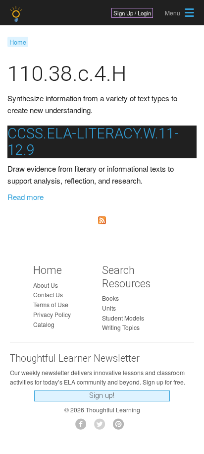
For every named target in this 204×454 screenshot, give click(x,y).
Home (17, 42)
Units (109, 308)
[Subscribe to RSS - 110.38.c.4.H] (102, 220)
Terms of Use (50, 304)
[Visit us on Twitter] (102, 427)
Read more (25, 197)
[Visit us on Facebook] (83, 427)
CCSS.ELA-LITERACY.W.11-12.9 (93, 141)
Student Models (123, 318)
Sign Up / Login (132, 13)
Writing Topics (121, 327)
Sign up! (101, 395)
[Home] (17, 14)
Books (110, 298)
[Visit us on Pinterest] (121, 427)
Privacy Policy (52, 314)
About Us (45, 285)
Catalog (43, 324)
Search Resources (126, 277)
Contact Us (48, 294)
